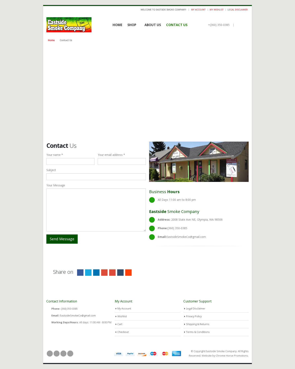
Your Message (55, 185)
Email (112, 272)
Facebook (80, 272)
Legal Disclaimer (238, 9)
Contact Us (176, 25)
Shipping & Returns (197, 324)
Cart (119, 324)
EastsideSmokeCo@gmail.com (78, 315)
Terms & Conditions (198, 332)
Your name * (54, 155)
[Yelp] (62, 9)
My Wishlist (217, 9)
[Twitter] (52, 9)
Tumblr (120, 272)
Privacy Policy (194, 316)
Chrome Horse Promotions (232, 355)
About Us (152, 25)
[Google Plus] (57, 9)
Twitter (88, 272)
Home (117, 25)
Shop (131, 25)
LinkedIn (96, 272)
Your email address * (111, 155)
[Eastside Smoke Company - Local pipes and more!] (69, 24)
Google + (104, 272)
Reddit (128, 272)
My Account (198, 9)
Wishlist (122, 316)
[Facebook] (47, 9)
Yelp (70, 354)
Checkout (123, 332)
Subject (51, 170)
